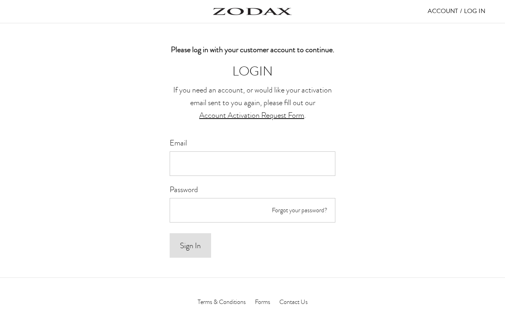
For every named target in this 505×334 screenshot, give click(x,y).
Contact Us (293, 302)
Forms (262, 302)
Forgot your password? (299, 210)
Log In (474, 11)
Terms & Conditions (222, 302)
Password (184, 189)
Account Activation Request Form (251, 115)
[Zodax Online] (252, 11)
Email (178, 142)
